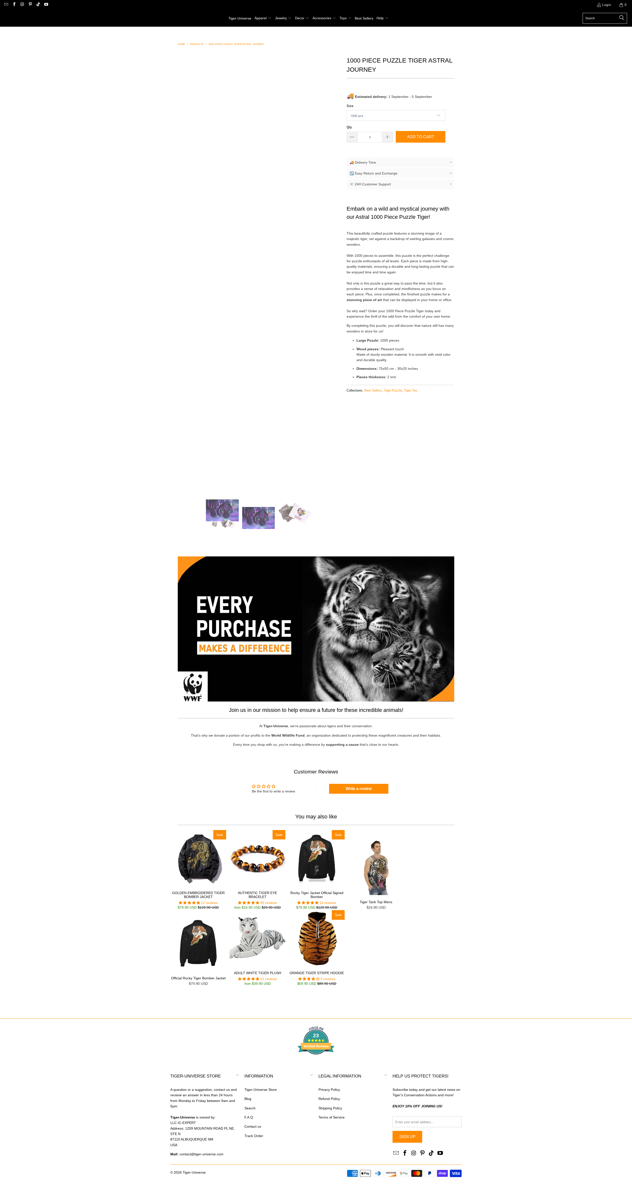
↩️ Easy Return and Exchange (401, 173)
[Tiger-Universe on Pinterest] (30, 5)
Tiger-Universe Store (260, 1090)
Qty (349, 127)
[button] (263, 18)
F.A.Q (248, 1117)
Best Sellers (373, 390)
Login (606, 5)
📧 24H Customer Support (401, 184)
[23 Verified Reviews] (316, 1063)
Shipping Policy (330, 1108)
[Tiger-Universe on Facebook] (14, 5)
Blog (247, 1099)
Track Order (253, 1136)
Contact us (252, 1126)
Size (350, 106)
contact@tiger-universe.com (201, 1154)
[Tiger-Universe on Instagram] (22, 5)
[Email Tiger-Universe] (6, 5)
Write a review (359, 789)
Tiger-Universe (194, 1172)
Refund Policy (329, 1099)
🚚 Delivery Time (401, 162)
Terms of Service (331, 1117)
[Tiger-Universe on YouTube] (46, 5)
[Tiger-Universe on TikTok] (38, 5)
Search (250, 1108)
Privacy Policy (329, 1090)
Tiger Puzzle (393, 390)
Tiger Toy (410, 390)
